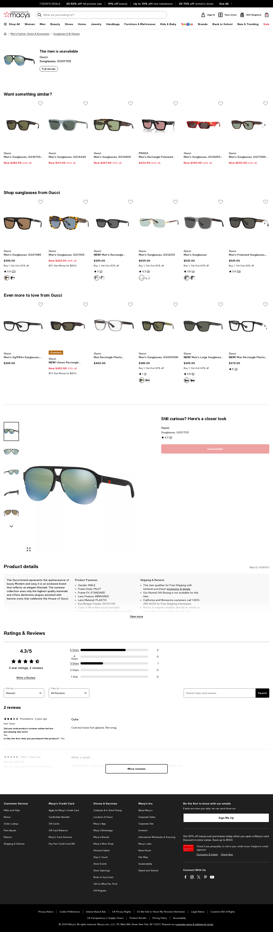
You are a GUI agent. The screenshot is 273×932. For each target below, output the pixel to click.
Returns (8, 837)
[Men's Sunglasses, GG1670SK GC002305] (24, 124)
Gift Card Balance (58, 830)
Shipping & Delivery (14, 844)
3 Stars (74, 663)
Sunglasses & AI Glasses (66, 33)
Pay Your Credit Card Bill (62, 844)
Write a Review (25, 677)
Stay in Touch (100, 857)
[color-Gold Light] (12, 278)
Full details (49, 68)
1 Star (74, 676)
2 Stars (74, 670)
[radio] (7, 278)
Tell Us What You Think (105, 884)
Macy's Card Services (60, 837)
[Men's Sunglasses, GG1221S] (159, 222)
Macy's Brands (101, 837)
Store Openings (101, 870)
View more (136, 616)
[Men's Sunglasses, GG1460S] (114, 124)
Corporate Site (145, 823)
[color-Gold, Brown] (141, 380)
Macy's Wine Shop (103, 844)
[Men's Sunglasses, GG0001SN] (159, 325)
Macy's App (99, 823)
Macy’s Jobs (144, 844)
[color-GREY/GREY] (186, 278)
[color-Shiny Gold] (6, 278)
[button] (69, 485)
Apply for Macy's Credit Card (64, 810)
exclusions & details (178, 588)
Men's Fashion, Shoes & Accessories (30, 33)
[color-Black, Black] (147, 380)
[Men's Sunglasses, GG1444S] (69, 124)
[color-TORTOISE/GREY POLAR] (192, 278)
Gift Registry (99, 890)
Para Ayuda (10, 830)
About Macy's (145, 810)
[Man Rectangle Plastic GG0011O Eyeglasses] (114, 325)
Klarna (7, 817)
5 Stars (74, 650)
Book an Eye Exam (103, 877)
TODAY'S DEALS (49, 3)
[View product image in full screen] (28, 549)
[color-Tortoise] (102, 278)
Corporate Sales (146, 817)
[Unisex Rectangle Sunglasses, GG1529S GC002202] (69, 325)
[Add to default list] (40, 103)
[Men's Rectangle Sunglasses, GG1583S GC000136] (114, 222)
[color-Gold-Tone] (141, 278)
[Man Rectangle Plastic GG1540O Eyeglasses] (249, 325)
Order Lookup (11, 823)
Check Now (227, 854)
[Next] (265, 125)
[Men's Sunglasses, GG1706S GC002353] (249, 124)
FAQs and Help (12, 810)
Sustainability (145, 864)
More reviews (137, 768)
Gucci (44, 57)
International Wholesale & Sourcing (156, 837)
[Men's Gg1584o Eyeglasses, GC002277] (24, 325)
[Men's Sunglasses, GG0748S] (24, 222)
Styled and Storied (148, 870)
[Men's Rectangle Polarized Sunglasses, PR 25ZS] (159, 124)
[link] (24, 158)
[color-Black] (97, 278)
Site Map (143, 857)
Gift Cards (54, 823)
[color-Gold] (147, 278)
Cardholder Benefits (59, 817)
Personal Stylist (101, 850)
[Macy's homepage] (5, 33)
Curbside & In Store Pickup (107, 810)
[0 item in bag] (266, 15)
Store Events (100, 864)
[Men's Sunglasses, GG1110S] (69, 222)
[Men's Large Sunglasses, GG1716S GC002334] (204, 325)
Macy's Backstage (103, 830)
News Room (144, 850)
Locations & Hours (103, 817)
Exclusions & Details (207, 854)
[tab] (11, 431)
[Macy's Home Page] (17, 15)
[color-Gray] (186, 380)
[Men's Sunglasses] (204, 222)
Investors (142, 830)
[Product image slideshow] (78, 485)
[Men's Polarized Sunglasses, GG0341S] (249, 222)
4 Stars (74, 657)
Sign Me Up (226, 817)
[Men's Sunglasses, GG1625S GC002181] (204, 124)
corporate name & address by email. (194, 924)
